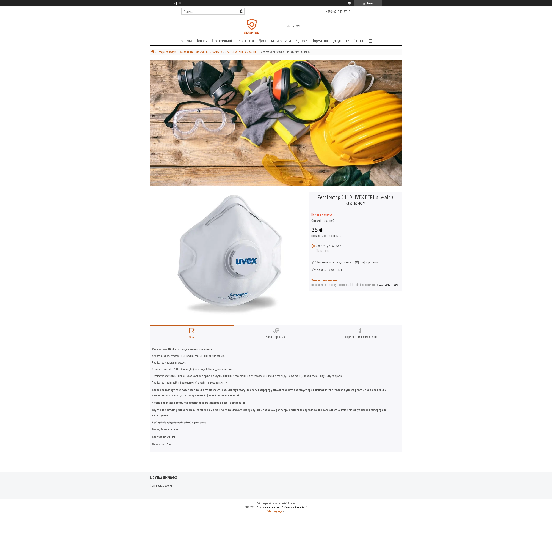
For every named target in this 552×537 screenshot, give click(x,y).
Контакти (246, 41)
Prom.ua (291, 503)
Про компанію (223, 41)
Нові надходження (162, 485)
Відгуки (301, 41)
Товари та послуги (167, 52)
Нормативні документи (330, 41)
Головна (186, 41)
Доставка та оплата (274, 41)
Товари (202, 41)
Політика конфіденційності (294, 507)
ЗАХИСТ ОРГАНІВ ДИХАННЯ (241, 52)
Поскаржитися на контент (268, 507)
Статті (359, 41)
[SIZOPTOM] (252, 26)
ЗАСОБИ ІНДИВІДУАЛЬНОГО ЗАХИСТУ (201, 52)
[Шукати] (241, 11)
